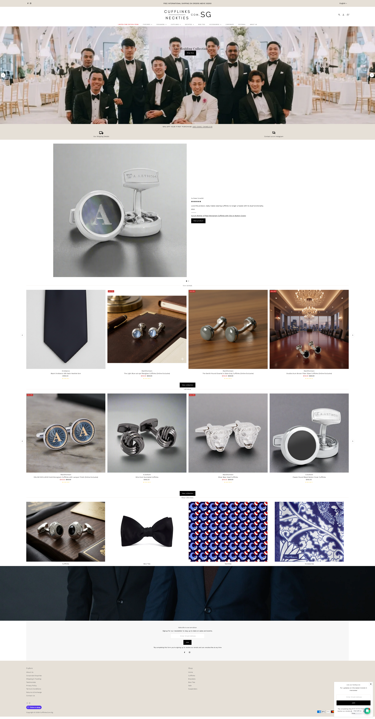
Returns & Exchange (34, 692)
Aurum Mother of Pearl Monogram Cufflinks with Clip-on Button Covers (218, 216)
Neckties (188, 24)
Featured (147, 24)
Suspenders (192, 689)
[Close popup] (370, 684)
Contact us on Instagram (273, 136)
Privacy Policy (31, 685)
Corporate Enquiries (34, 676)
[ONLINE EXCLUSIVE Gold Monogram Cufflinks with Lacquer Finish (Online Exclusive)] (65, 433)
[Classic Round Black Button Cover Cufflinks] (309, 433)
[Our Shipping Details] (101, 134)
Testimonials (31, 682)
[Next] (372, 75)
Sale (190, 685)
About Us (253, 24)
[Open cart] (348, 15)
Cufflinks (175, 24)
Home (190, 672)
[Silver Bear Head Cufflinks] (228, 433)
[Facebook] (28, 3)
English (343, 3)
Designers (160, 24)
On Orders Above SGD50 (187, 110)
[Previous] (3, 75)
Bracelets (191, 679)
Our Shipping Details (101, 136)
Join (187, 642)
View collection (187, 385)
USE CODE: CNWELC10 (202, 127)
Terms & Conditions (33, 689)
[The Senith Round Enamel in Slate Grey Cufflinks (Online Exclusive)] (228, 329)
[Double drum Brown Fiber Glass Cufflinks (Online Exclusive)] (309, 329)
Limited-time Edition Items (128, 24)
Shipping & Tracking (33, 679)
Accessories (214, 24)
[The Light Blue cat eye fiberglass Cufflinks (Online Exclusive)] (147, 329)
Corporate (230, 24)
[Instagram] (30, 3)
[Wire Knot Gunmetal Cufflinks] (147, 433)
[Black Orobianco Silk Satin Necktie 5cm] (65, 329)
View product (198, 221)
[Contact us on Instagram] (273, 134)
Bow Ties (201, 24)
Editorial (242, 24)
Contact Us (30, 696)
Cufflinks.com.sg (46, 712)
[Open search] (339, 15)
